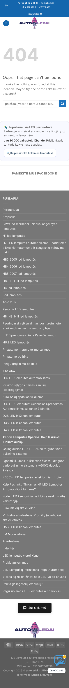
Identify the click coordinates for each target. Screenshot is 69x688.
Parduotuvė (11, 210)
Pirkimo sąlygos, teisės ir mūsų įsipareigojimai (24, 387)
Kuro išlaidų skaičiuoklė (19, 508)
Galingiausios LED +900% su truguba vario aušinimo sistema (32, 451)
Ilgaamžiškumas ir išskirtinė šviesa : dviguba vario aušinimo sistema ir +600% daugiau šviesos (33, 465)
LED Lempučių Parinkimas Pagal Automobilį (33, 570)
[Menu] (6, 23)
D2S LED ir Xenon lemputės (22, 416)
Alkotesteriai (11, 541)
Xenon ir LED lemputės (18, 309)
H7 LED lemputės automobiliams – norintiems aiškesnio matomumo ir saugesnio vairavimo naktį (34, 247)
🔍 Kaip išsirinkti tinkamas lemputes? (30, 153)
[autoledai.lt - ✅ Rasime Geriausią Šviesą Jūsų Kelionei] (34, 23)
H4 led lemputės (14, 288)
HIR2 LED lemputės (16, 342)
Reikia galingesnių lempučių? (23, 584)
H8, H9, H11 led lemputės (20, 281)
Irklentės (9, 548)
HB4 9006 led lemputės (19, 266)
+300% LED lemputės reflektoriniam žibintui (33, 477)
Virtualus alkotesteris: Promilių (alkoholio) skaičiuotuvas (32, 517)
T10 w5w (9, 371)
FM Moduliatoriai (14, 534)
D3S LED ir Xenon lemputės (22, 423)
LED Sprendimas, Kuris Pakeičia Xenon (29, 335)
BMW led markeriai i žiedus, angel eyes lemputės (30, 226)
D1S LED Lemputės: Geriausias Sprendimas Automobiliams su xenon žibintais (33, 406)
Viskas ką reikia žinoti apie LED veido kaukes (34, 577)
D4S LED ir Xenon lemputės (22, 430)
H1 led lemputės (14, 236)
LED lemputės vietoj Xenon (21, 555)
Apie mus (9, 302)
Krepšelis (9, 217)
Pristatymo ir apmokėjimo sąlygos (26, 349)
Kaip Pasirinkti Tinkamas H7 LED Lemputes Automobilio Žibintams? (33, 487)
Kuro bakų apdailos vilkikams (23, 397)
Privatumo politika (15, 356)
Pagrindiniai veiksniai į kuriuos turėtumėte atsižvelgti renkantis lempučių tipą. (32, 326)
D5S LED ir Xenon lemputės (22, 527)
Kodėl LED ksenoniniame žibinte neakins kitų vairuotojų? (34, 498)
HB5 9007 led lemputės (19, 273)
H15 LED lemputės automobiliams (26, 378)
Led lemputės (12, 295)
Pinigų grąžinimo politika (20, 364)
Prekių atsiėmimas (15, 562)
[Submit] (62, 103)
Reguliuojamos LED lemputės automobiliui (32, 591)
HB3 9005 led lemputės (19, 259)
